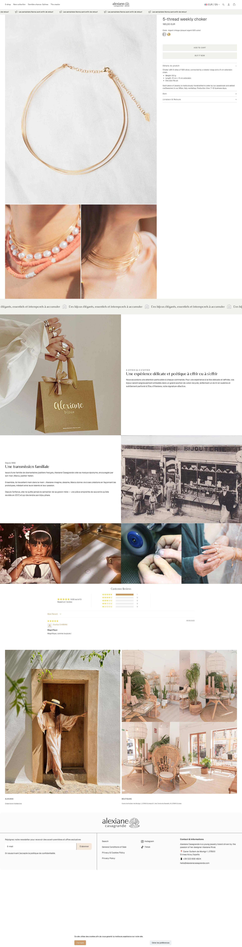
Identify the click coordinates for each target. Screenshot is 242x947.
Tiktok (147, 847)
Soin (165, 94)
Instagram (149, 841)
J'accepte (80, 943)
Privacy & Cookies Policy (113, 852)
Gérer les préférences (160, 943)
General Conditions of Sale (114, 847)
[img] (52, 621)
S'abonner (84, 846)
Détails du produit (171, 66)
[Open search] (223, 4)
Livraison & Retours (172, 99)
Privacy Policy (108, 858)
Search (105, 841)
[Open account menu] (228, 4)
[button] (107, 594)
